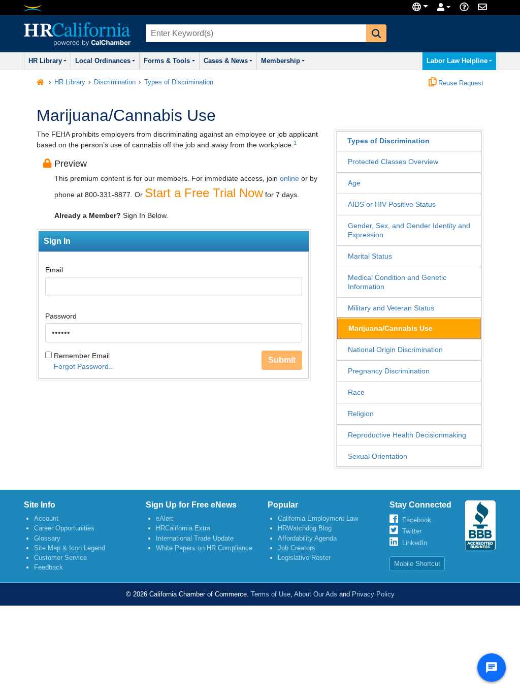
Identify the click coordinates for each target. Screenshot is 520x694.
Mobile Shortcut (417, 563)
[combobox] (255, 33)
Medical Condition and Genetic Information (397, 282)
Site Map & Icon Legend (69, 548)
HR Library (45, 61)
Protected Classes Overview (393, 161)
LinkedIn (414, 543)
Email (54, 270)
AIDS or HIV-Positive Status (392, 204)
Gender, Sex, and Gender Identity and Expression (409, 230)
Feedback (48, 567)
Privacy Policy (373, 594)
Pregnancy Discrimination (389, 371)
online (289, 178)
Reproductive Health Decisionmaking (407, 435)
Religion (361, 413)
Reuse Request (459, 83)
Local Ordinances (103, 61)
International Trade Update (195, 538)
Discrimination (115, 82)
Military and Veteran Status (391, 308)
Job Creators (296, 548)
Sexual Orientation (377, 456)
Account (46, 518)
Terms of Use (270, 594)
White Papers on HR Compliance (204, 548)
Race (356, 392)
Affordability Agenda (307, 538)
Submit (282, 360)
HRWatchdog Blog (305, 528)
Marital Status (370, 256)
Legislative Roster (304, 557)
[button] (376, 33)
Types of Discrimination (178, 82)
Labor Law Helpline (457, 61)
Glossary (47, 538)
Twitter (411, 531)
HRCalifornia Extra (183, 528)
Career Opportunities (64, 528)
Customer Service (60, 557)
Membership (280, 61)
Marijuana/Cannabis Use (390, 328)
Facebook (416, 520)
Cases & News (226, 61)
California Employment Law (318, 518)
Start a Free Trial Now (204, 193)
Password (61, 316)
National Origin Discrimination (395, 349)
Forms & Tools (167, 61)
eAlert (164, 518)
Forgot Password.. (83, 366)
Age (354, 183)
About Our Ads (315, 594)
